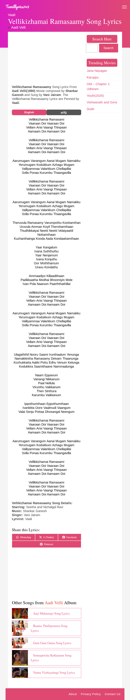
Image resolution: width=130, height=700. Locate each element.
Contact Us (112, 694)
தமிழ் (64, 112)
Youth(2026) (95, 95)
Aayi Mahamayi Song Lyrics (51, 613)
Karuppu (93, 77)
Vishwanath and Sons (102, 102)
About (73, 694)
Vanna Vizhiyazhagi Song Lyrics (54, 672)
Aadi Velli (18, 27)
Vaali (11, 15)
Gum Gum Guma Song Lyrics (52, 643)
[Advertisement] (46, 58)
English (29, 112)
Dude (90, 109)
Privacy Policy (91, 694)
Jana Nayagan (97, 70)
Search (109, 48)
